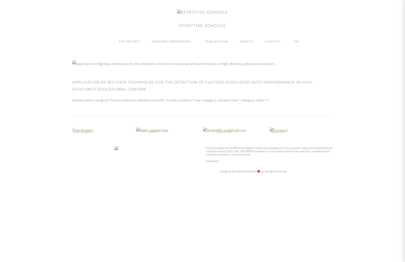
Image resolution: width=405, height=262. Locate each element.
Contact (272, 41)
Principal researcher (171, 41)
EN (296, 41)
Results (246, 41)
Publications (216, 41)
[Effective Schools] (202, 12)
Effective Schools (202, 25)
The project (129, 41)
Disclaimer (212, 161)
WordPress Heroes (276, 171)
